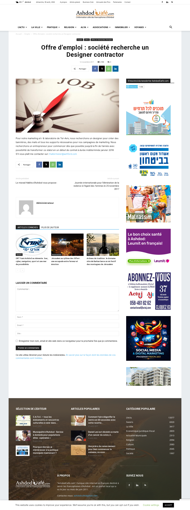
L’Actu (21, 27)
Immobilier (121, 27)
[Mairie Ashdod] (148, 178)
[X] (102, 69)
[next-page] (22, 270)
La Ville (35, 27)
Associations (100, 27)
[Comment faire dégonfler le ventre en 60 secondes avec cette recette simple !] (78, 420)
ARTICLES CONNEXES (28, 227)
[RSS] (172, 2)
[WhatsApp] (109, 69)
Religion (69, 27)
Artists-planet (75, 2)
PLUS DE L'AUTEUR (50, 227)
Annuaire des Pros (103, 2)
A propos (63, 2)
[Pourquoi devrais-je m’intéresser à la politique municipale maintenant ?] (23, 451)
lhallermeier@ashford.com (63, 154)
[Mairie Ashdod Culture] (148, 221)
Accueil (19, 34)
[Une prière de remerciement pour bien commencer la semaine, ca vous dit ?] (78, 450)
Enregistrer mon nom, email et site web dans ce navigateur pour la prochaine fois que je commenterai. (68, 341)
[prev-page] (17, 270)
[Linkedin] (167, 2)
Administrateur (45, 202)
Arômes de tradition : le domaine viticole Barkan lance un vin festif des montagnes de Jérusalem (101, 261)
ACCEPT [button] (168, 505)
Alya (83, 27)
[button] (170, 27)
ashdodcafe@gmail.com (86, 495)
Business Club (88, 2)
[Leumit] (148, 265)
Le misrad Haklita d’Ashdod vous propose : (36, 182)
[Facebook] (162, 2)
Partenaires (117, 2)
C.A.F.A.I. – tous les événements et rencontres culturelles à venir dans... (46, 420)
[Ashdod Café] (95, 14)
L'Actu (87, 40)
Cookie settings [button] (151, 505)
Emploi (27, 34)
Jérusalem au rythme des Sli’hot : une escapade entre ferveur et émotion (65, 261)
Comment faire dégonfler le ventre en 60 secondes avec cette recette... (101, 420)
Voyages (139, 27)
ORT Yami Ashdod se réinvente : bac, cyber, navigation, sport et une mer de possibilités (32, 261)
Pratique (52, 27)
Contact (127, 2)
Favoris (19, 255)
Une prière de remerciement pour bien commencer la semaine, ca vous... (101, 449)
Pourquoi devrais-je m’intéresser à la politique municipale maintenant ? (45, 450)
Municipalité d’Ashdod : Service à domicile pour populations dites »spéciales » (48, 435)
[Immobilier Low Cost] (148, 385)
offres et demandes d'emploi (101, 40)
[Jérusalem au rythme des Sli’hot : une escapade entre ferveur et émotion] (67, 245)
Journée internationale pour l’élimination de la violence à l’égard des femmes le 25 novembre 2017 (96, 185)
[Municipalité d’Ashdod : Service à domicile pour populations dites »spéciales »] (23, 435)
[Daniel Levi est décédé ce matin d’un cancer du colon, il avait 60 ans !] (78, 435)
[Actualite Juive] (148, 308)
